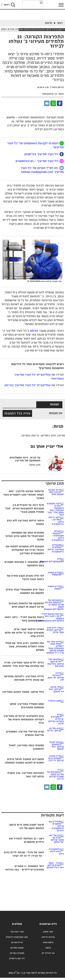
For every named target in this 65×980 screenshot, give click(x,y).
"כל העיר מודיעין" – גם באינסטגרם (37, 161)
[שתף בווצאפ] (53, 103)
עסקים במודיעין (17, 948)
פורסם (34, 331)
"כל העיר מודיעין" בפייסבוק (41, 154)
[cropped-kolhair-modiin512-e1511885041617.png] (32, 5)
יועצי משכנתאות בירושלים (17, 937)
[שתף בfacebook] (61, 154)
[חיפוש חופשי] (13, 4)
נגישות (48, 948)
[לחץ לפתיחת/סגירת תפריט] (60, 4)
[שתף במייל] (47, 103)
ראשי (7, 5)
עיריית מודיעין (17, 942)
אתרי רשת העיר (17, 932)
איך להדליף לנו (48, 953)
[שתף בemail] (61, 168)
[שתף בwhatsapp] (61, 143)
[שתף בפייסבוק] (59, 103)
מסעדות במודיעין (17, 953)
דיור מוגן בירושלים (17, 958)
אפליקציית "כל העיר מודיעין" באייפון (28, 385)
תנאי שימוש (48, 932)
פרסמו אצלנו (48, 942)
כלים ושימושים (48, 924)
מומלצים (17, 924)
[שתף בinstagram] (61, 161)
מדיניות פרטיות (48, 937)
